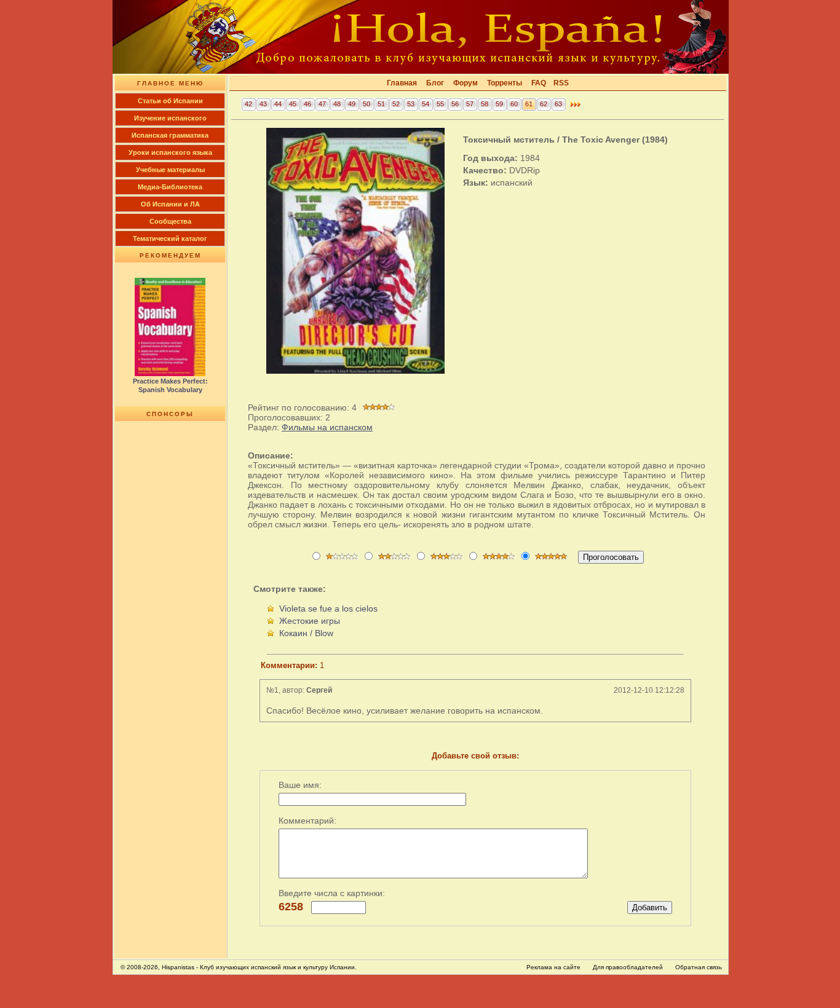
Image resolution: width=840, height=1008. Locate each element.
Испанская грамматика (170, 135)
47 (322, 104)
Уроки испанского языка (170, 152)
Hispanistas (178, 967)
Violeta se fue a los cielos (328, 608)
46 (307, 104)
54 (425, 104)
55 (440, 104)
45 (292, 104)
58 (484, 104)
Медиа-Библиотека (170, 187)
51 (381, 104)
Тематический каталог (170, 238)
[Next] (575, 107)
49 (351, 104)
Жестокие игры (309, 621)
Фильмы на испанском (327, 427)
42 (248, 104)
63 (558, 104)
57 (469, 104)
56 (455, 104)
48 (337, 104)
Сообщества (170, 221)
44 (278, 104)
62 (543, 104)
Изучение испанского (170, 118)
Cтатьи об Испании (170, 100)
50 (366, 104)
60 (514, 104)
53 (410, 104)
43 (263, 104)
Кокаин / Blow (306, 633)
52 (396, 104)
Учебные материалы (170, 169)
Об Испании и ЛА (170, 204)
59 (499, 104)
